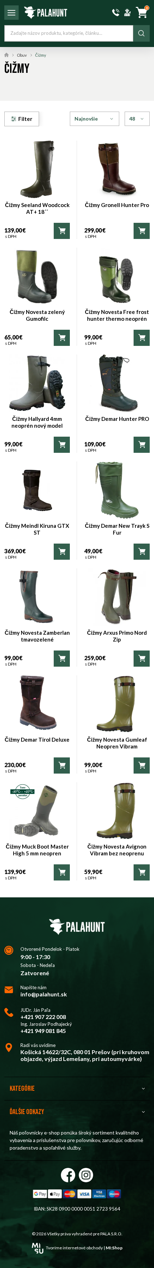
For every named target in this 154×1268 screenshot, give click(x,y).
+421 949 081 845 (43, 1030)
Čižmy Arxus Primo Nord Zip (117, 636)
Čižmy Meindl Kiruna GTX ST (37, 529)
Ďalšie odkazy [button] (27, 1112)
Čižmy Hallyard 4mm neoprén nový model (37, 422)
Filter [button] (25, 119)
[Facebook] (68, 1175)
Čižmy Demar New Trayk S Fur (117, 529)
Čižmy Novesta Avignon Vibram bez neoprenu (116, 850)
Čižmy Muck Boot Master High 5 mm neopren (37, 850)
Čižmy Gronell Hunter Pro (117, 205)
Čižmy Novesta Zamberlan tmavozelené (37, 636)
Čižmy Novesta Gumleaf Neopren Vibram (117, 743)
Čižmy (40, 55)
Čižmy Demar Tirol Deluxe (37, 739)
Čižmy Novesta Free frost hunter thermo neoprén (117, 315)
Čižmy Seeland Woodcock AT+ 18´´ (37, 208)
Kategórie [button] (22, 1088)
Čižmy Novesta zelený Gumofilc (37, 315)
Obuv (22, 55)
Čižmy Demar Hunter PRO (117, 418)
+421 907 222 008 (43, 1016)
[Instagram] (86, 1175)
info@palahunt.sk (43, 994)
